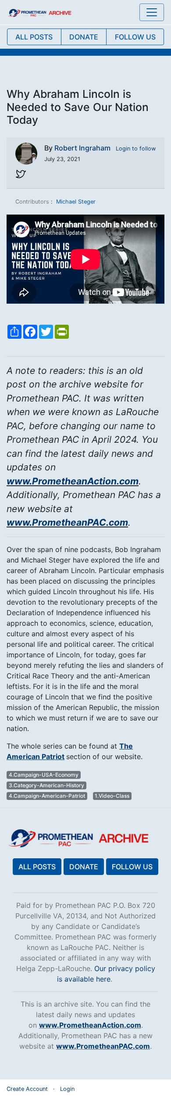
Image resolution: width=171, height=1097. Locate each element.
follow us (135, 36)
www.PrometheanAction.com (73, 481)
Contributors (32, 201)
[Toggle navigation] (151, 12)
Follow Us (132, 866)
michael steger (76, 201)
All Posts (37, 866)
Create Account (27, 1089)
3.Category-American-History (46, 785)
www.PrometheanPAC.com (67, 522)
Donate (83, 866)
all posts (34, 36)
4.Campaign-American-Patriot (47, 795)
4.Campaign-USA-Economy (43, 774)
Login (67, 1089)
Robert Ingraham (82, 147)
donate (83, 36)
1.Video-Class (112, 795)
